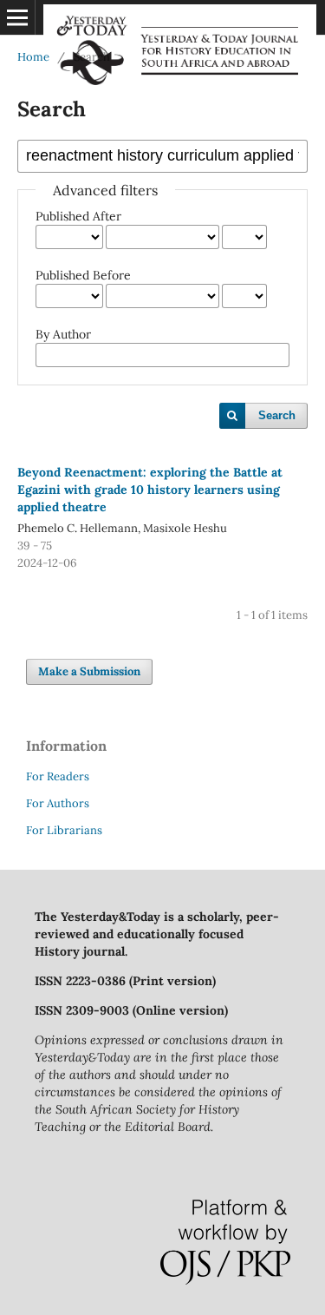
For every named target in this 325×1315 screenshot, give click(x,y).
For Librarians (64, 830)
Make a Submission (89, 671)
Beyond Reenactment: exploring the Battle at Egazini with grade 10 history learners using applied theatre (150, 489)
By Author (63, 334)
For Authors (57, 803)
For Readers (57, 776)
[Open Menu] (17, 17)
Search (277, 415)
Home (33, 56)
